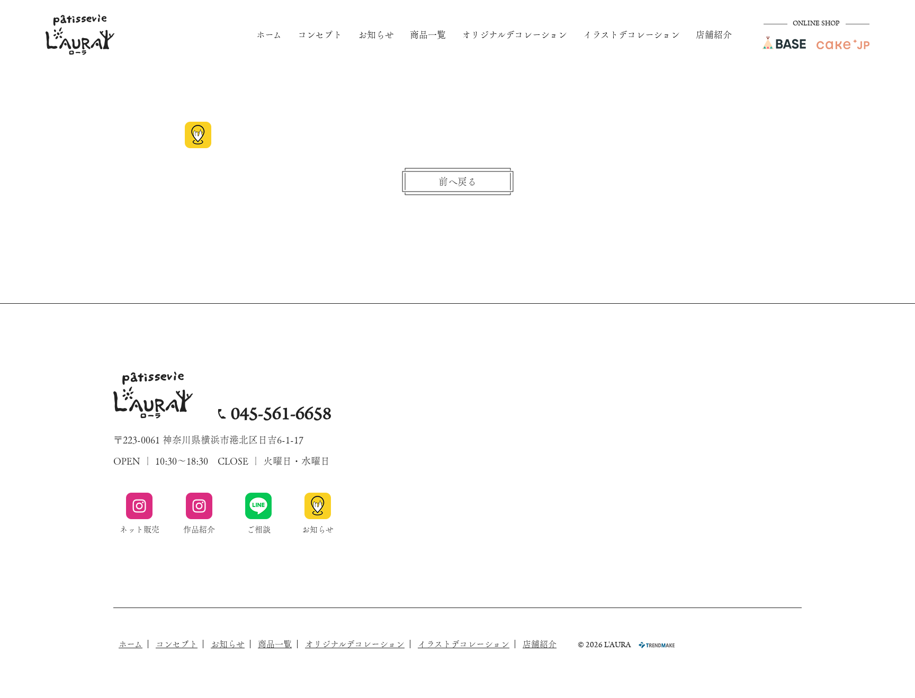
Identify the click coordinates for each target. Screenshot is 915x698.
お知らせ (376, 34)
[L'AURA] (80, 34)
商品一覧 (428, 34)
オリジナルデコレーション (514, 34)
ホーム (269, 34)
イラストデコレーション (631, 34)
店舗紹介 (714, 34)
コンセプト (320, 34)
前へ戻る (457, 181)
